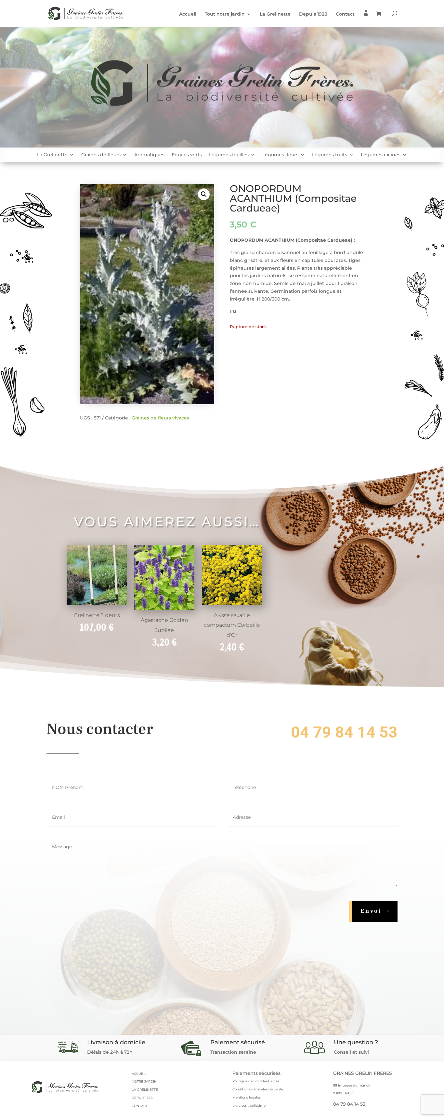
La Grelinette (275, 14)
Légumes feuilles (229, 155)
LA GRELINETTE (145, 1089)
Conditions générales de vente (257, 1089)
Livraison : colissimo (249, 1105)
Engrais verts (187, 155)
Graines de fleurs (101, 155)
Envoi (371, 911)
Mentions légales (246, 1097)
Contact (345, 14)
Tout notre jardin (225, 14)
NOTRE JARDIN (144, 1081)
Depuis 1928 (313, 14)
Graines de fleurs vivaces (160, 418)
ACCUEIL (139, 1074)
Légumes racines (380, 155)
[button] (204, 194)
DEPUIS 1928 (142, 1098)
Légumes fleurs (280, 155)
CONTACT (140, 1106)
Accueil (187, 14)
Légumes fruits (329, 155)
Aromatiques (149, 155)
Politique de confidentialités (255, 1081)
